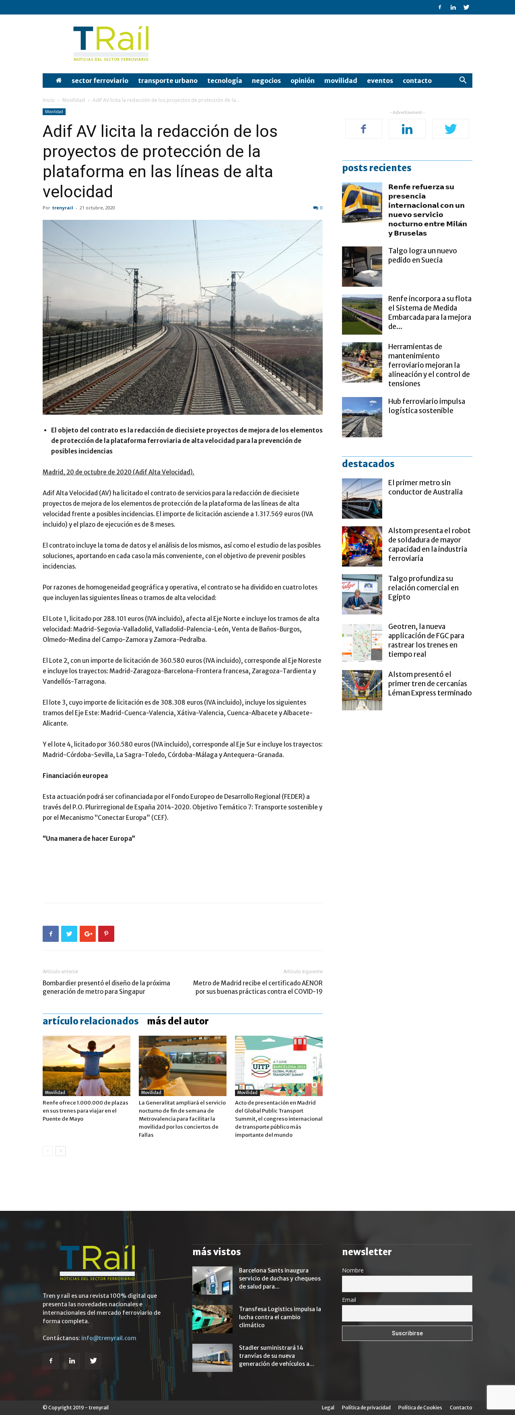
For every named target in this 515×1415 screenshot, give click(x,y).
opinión (302, 81)
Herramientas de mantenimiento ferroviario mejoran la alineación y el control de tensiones (429, 365)
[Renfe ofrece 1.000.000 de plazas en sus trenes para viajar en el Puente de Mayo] (86, 1066)
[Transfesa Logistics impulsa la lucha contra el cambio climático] (212, 1319)
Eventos (380, 81)
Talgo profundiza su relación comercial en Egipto (423, 588)
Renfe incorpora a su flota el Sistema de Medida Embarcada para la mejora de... (430, 312)
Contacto (417, 81)
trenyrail (62, 208)
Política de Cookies (420, 1408)
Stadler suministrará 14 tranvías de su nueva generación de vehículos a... (276, 1355)
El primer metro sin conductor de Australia (425, 487)
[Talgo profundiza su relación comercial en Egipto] (362, 594)
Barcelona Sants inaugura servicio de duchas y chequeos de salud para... (280, 1278)
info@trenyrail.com (108, 1338)
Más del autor (178, 1021)
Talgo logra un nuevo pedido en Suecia (422, 255)
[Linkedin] (453, 7)
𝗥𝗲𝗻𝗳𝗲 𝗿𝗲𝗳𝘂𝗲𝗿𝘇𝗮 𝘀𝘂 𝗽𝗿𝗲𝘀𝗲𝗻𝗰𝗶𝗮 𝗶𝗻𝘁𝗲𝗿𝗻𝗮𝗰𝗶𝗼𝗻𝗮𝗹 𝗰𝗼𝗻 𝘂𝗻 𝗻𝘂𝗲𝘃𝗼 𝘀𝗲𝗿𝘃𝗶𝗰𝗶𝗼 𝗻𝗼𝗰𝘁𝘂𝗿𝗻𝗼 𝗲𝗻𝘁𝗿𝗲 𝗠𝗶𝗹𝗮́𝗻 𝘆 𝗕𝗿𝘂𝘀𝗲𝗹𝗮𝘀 (427, 210)
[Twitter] (466, 7)
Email (349, 1299)
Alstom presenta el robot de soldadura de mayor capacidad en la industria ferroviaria (429, 544)
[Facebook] (440, 7)
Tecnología (224, 81)
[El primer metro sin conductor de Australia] (362, 498)
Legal (328, 1408)
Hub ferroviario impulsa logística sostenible (426, 406)
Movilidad (340, 81)
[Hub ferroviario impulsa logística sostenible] (362, 417)
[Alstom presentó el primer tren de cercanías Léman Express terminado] (362, 690)
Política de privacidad (366, 1408)
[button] (462, 81)
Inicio (49, 100)
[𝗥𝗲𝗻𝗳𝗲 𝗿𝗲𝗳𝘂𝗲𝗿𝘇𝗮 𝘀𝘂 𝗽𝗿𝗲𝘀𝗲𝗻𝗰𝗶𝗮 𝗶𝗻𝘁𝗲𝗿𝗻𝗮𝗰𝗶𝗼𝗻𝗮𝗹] (362, 202)
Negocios (266, 81)
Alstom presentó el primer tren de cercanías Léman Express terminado (430, 683)
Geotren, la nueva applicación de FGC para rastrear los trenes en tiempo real (426, 640)
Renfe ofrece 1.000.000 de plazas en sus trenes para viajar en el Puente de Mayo (85, 1110)
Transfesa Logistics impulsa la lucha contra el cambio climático (280, 1317)
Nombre (353, 1270)
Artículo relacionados (91, 1021)
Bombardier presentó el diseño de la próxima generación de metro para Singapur (106, 987)
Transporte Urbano (168, 81)
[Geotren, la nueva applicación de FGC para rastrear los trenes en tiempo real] (362, 642)
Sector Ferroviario (100, 81)
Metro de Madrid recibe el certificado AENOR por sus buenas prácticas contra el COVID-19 (258, 987)
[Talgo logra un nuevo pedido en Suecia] (362, 266)
